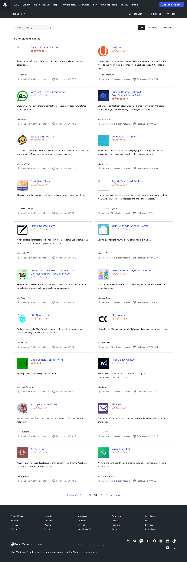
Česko (39, 544)
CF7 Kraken (118, 315)
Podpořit (116, 525)
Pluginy (47, 525)
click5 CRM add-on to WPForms (129, 225)
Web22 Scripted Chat (43, 136)
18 (106, 495)
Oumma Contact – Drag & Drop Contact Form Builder (126, 94)
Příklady (48, 516)
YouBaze (116, 47)
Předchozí (72, 495)
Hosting (14, 525)
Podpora (82, 520)
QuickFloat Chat (120, 449)
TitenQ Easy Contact (123, 359)
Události (115, 520)
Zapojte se (117, 516)
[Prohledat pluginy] (51, 27)
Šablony (48, 520)
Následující (115, 495)
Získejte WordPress (172, 5)
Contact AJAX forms (123, 136)
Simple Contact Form (43, 225)
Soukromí (15, 529)
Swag (115, 529)
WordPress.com (152, 516)
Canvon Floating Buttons (45, 47)
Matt (147, 520)
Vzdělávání (83, 516)
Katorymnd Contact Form (45, 404)
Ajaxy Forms (38, 449)
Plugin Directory (18, 14)
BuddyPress (150, 529)
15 (90, 495)
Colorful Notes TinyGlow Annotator (132, 270)
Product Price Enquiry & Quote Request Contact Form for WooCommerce (53, 272)
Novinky (14, 520)
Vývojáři (81, 525)
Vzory (47, 529)
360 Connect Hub (41, 315)
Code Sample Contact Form (47, 359)
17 (101, 495)
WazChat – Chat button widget (48, 92)
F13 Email (116, 404)
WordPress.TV (84, 529)
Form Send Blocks (41, 181)
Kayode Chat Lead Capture (127, 181)
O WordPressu (17, 516)
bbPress (149, 525)
